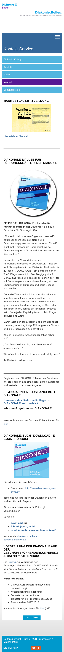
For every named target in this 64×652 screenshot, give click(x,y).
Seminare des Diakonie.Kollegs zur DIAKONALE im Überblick (27, 402)
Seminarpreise (12, 89)
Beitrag (11, 561)
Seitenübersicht (12, 638)
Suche (26, 638)
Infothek (8, 82)
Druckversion (10, 647)
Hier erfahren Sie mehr (16, 136)
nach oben (32, 617)
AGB (34, 638)
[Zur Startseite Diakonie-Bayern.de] (11, 9)
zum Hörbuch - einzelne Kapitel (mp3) (33, 530)
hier (6, 423)
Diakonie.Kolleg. (13, 59)
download (17, 522)
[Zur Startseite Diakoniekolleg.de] (36, 16)
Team (7, 74)
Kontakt (8, 67)
